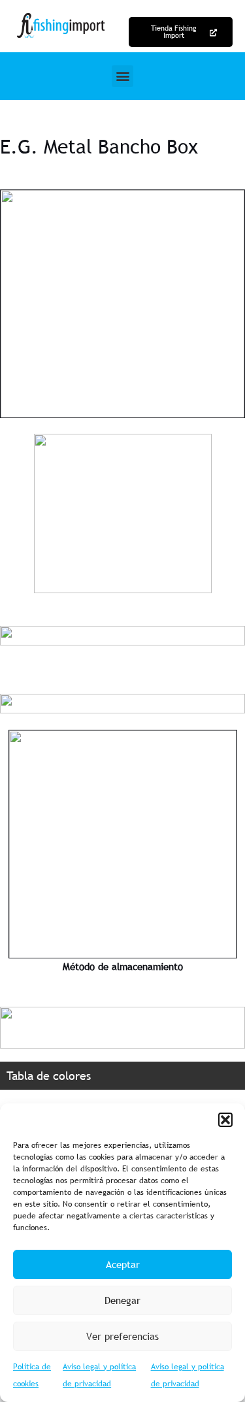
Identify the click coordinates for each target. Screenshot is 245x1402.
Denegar (122, 1300)
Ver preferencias (122, 1336)
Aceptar (123, 1264)
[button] (225, 1119)
